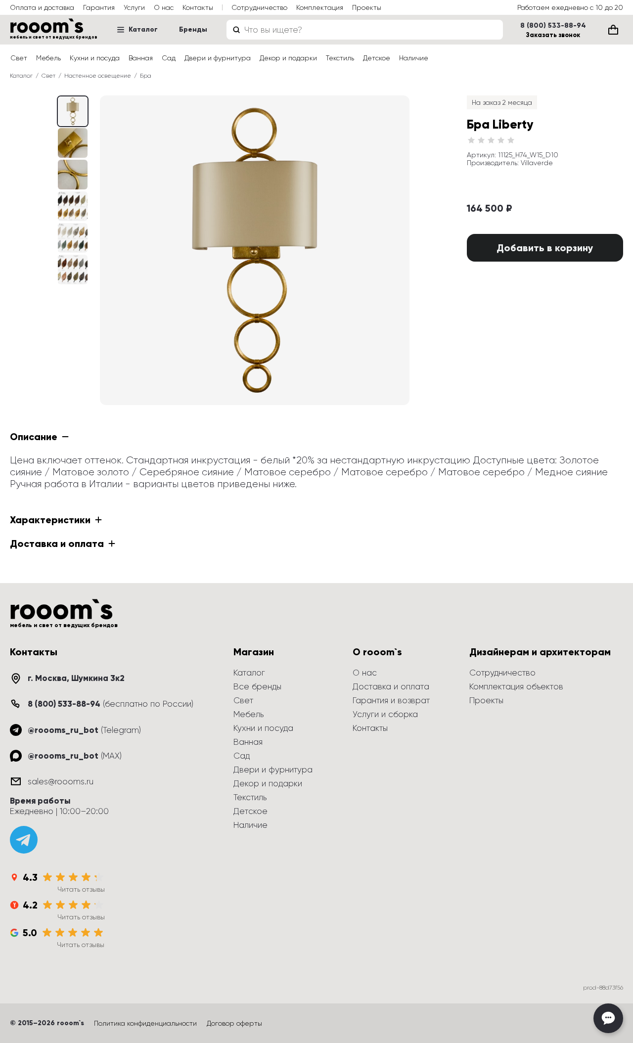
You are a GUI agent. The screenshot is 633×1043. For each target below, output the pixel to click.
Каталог (143, 29)
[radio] (471, 140)
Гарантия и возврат (391, 700)
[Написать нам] (608, 1018)
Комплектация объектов (516, 686)
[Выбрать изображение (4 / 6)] (73, 238)
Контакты (197, 7)
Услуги (134, 7)
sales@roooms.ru (60, 781)
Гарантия (99, 7)
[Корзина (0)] (613, 30)
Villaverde (537, 163)
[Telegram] (24, 840)
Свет (18, 58)
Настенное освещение (97, 75)
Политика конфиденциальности (145, 1023)
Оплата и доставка (42, 7)
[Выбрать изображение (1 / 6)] (73, 143)
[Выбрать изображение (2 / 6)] (73, 174)
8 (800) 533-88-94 (553, 26)
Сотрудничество (259, 7)
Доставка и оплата (391, 686)
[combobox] (364, 30)
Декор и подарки (288, 58)
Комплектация (319, 7)
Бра (145, 75)
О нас (164, 7)
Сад (169, 58)
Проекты (366, 7)
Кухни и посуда (95, 58)
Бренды (193, 29)
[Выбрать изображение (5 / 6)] (73, 269)
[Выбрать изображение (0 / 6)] (73, 111)
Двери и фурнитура (217, 58)
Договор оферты (234, 1023)
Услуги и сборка (385, 714)
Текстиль (340, 58)
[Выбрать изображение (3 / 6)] (73, 206)
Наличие (413, 58)
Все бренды (257, 686)
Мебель (48, 58)
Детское (376, 58)
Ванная (141, 58)
